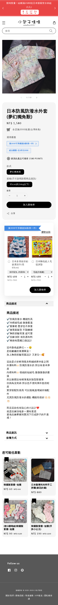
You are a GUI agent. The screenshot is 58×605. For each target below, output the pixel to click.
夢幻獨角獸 (15, 172)
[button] (3, 23)
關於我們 (10, 595)
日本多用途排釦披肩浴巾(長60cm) (20, 264)
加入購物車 (29, 204)
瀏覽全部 (46, 232)
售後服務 (29, 595)
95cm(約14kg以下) (19, 184)
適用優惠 (11, 137)
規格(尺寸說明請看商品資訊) (21, 178)
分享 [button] (13, 213)
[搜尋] (51, 31)
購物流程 (19, 595)
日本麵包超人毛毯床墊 (44, 263)
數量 (9, 191)
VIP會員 (39, 595)
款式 (9, 166)
